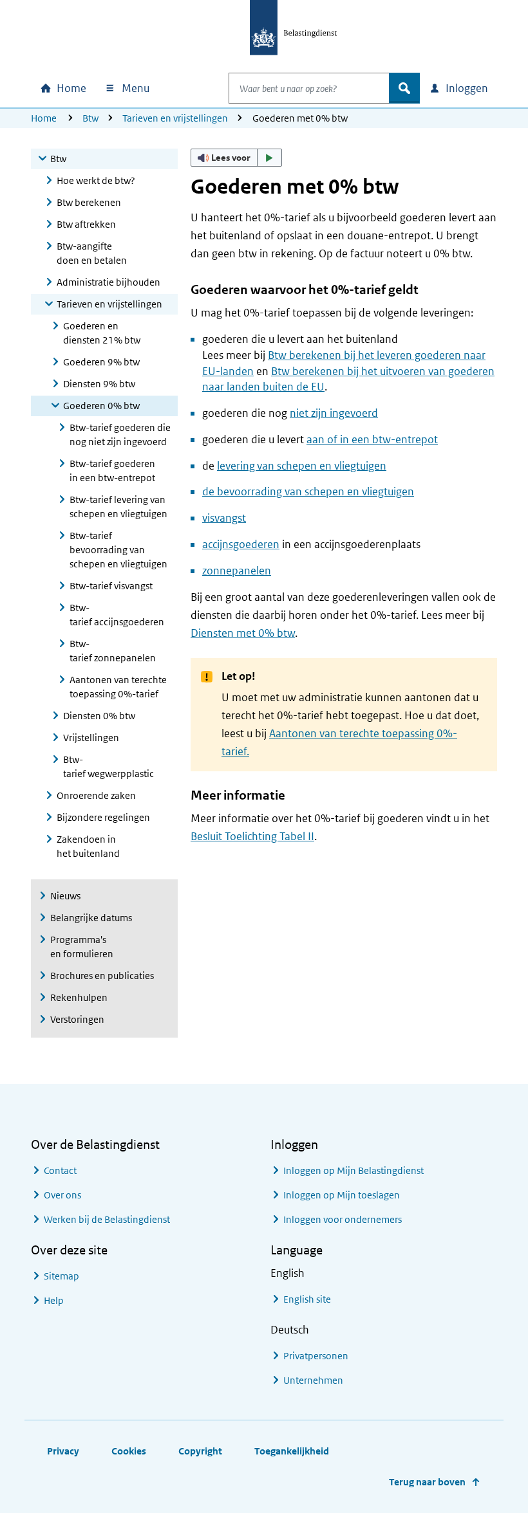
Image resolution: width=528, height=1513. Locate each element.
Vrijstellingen (91, 737)
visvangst (224, 518)
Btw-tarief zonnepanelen (113, 650)
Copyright (200, 1451)
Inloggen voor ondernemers (342, 1219)
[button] (236, 158)
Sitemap (61, 1276)
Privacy (63, 1451)
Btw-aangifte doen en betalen (92, 253)
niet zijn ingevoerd (334, 413)
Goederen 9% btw (101, 362)
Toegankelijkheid (291, 1451)
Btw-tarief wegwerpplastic (108, 766)
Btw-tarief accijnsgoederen (117, 614)
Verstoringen (77, 1019)
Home (44, 118)
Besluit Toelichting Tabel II (252, 836)
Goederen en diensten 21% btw (101, 333)
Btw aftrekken (86, 224)
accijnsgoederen (240, 544)
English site (307, 1299)
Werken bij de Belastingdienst (107, 1219)
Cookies (128, 1451)
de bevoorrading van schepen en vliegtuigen (308, 491)
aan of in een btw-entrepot (372, 439)
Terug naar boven (427, 1482)
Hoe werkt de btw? (96, 180)
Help (54, 1300)
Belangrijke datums (91, 918)
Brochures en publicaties (102, 975)
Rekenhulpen (79, 997)
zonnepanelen (236, 571)
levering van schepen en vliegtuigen (301, 466)
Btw (90, 118)
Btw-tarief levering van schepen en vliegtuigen (118, 506)
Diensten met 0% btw (243, 633)
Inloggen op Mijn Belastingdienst (353, 1170)
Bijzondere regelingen (103, 817)
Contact (60, 1170)
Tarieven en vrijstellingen (175, 118)
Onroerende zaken (96, 795)
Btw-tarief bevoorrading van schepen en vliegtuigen (118, 549)
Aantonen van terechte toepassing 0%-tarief (118, 687)
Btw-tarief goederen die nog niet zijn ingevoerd (120, 434)
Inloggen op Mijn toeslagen (341, 1195)
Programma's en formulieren (81, 946)
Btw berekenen (89, 202)
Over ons (62, 1195)
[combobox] (309, 88)
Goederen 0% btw (101, 405)
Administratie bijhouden (108, 282)
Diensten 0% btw (99, 716)
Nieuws (65, 896)
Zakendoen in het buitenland (88, 846)
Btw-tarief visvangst (111, 586)
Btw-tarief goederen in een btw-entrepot (112, 470)
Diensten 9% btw (99, 384)
